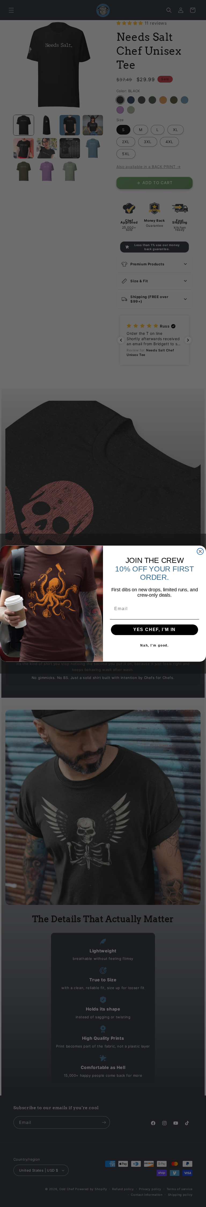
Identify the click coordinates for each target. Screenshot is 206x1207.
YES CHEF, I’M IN (154, 629)
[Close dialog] (200, 551)
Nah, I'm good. (154, 646)
